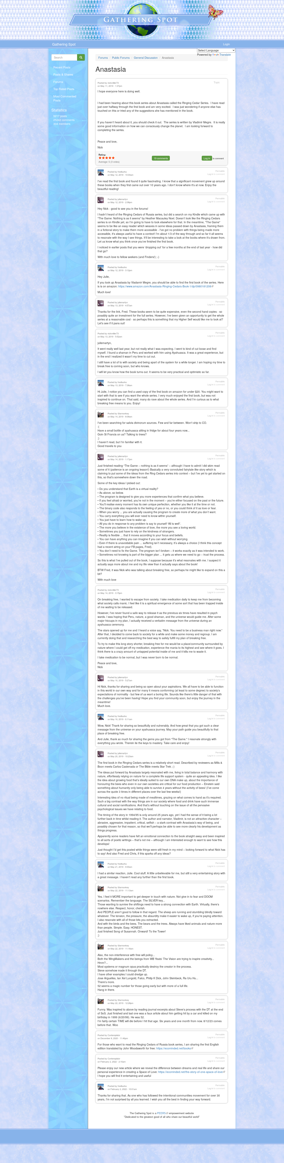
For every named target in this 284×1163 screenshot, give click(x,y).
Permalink (220, 170)
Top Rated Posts (63, 89)
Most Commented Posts (64, 98)
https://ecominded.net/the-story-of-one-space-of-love (191, 1072)
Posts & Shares (63, 74)
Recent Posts (62, 67)
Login (226, 44)
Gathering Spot (64, 44)
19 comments (161, 158)
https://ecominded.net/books (174, 1048)
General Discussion (146, 58)
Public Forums (121, 58)
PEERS (162, 1113)
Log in (207, 158)
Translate (225, 54)
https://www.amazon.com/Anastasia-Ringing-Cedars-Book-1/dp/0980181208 (165, 286)
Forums (58, 82)
